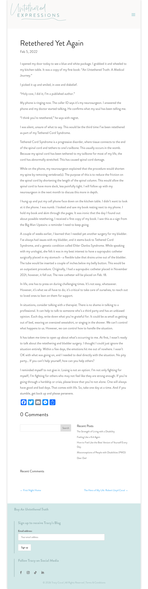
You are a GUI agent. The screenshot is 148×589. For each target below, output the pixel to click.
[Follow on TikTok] (35, 572)
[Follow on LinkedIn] (42, 572)
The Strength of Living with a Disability (96, 431)
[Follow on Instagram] (28, 572)
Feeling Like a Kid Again (88, 437)
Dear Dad (81, 458)
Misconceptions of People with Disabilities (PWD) (101, 452)
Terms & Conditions (95, 582)
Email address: (25, 531)
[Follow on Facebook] (21, 572)
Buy (31, 509)
